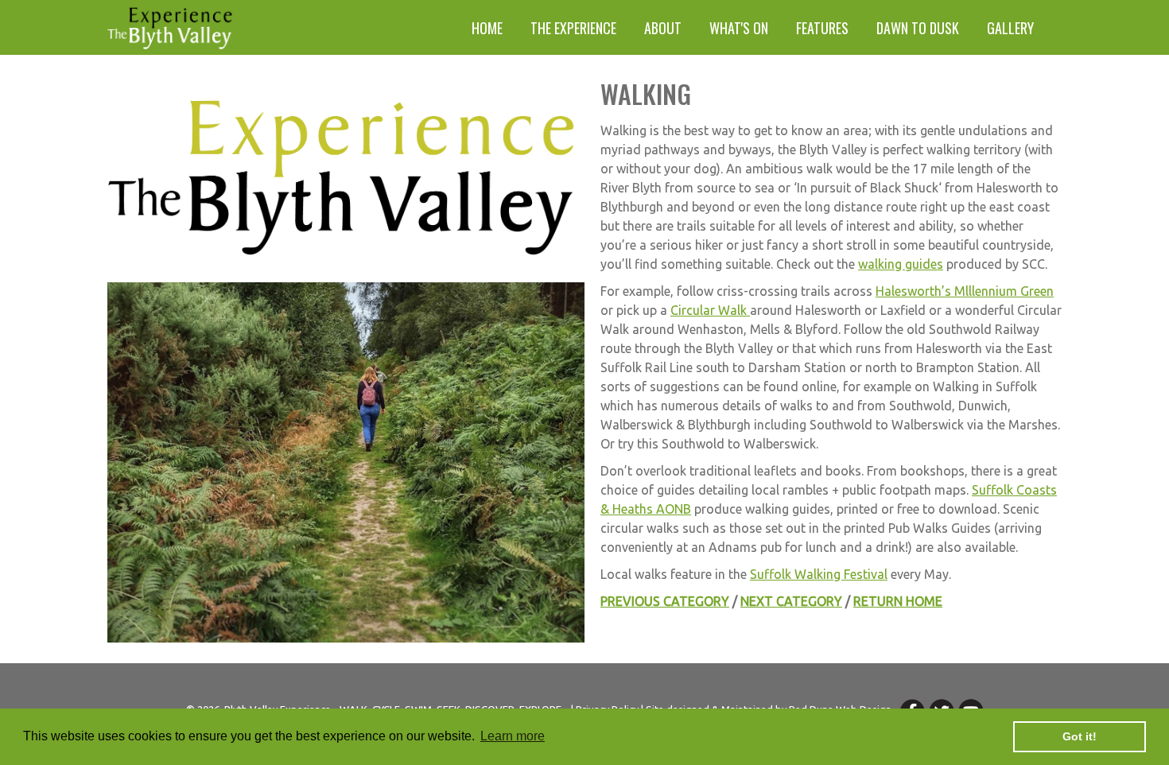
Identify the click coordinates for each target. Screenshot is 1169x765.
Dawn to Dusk (917, 27)
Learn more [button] (512, 736)
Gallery (1010, 27)
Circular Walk (710, 310)
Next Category (791, 601)
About (663, 27)
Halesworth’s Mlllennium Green (965, 291)
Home (487, 27)
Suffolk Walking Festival (818, 574)
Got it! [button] (1079, 736)
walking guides (900, 264)
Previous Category (664, 601)
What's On (738, 27)
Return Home (897, 601)
